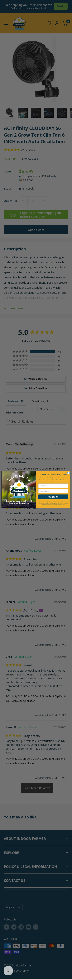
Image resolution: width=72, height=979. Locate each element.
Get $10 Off (53, 497)
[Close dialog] (68, 473)
